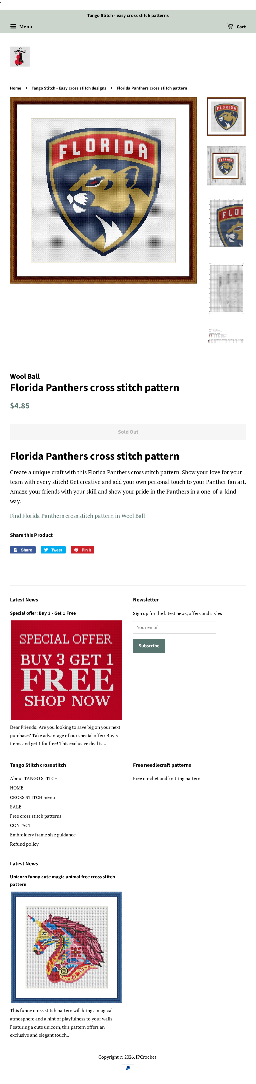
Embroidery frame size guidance (43, 834)
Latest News (24, 599)
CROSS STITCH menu (32, 797)
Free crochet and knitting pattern (166, 778)
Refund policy (24, 844)
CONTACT (20, 825)
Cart (241, 27)
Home (15, 88)
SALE (15, 806)
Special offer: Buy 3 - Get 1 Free (43, 613)
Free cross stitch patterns (35, 816)
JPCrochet (146, 1057)
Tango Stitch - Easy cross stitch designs (69, 88)
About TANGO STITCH (34, 778)
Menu (25, 26)
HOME (16, 787)
